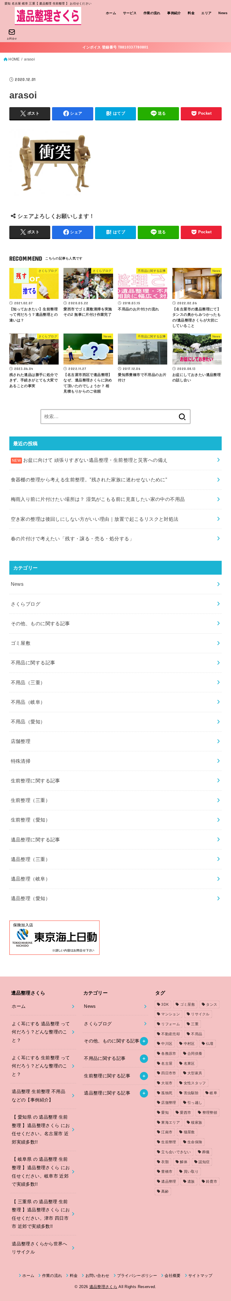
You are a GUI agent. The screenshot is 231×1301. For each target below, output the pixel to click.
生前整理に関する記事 (35, 780)
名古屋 (166, 1063)
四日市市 (168, 1073)
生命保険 (194, 1142)
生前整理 (168, 1142)
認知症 (204, 1162)
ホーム (111, 13)
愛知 (165, 1112)
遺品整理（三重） (30, 859)
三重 (195, 1024)
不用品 (196, 1034)
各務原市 (168, 1053)
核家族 (196, 1122)
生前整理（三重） (30, 800)
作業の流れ (152, 13)
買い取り (191, 1171)
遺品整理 (168, 1181)
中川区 (166, 1044)
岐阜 (213, 1093)
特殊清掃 (21, 761)
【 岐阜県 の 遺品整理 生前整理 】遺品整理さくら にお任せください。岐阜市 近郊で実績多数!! (41, 1172)
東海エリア (170, 1122)
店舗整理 (21, 741)
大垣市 (166, 1083)
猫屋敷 (189, 1132)
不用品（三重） (28, 682)
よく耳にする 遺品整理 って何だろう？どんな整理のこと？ (41, 1032)
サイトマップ (200, 1275)
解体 (183, 1162)
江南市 (166, 1132)
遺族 (191, 1181)
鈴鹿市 (211, 1181)
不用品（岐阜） (28, 702)
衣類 (165, 1162)
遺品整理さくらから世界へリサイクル (39, 1248)
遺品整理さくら (103, 1286)
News (223, 13)
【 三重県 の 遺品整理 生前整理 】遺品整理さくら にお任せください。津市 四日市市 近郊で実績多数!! (41, 1214)
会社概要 (172, 1275)
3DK (165, 1004)
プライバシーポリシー (137, 1275)
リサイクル (200, 1014)
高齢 (165, 1191)
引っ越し (194, 1103)
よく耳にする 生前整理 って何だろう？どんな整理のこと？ (41, 1066)
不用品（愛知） (28, 721)
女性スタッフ (195, 1083)
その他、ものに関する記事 (40, 623)
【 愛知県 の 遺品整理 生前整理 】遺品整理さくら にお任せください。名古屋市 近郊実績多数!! (41, 1129)
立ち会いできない (176, 1152)
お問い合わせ (97, 1275)
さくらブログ (25, 604)
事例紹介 (174, 13)
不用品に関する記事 (33, 662)
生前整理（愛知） (30, 819)
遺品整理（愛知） (30, 898)
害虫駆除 (191, 1093)
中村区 (189, 1044)
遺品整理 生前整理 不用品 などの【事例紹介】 (38, 1095)
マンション (170, 1014)
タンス (211, 1004)
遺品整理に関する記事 (35, 839)
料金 (191, 13)
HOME (14, 59)
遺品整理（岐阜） (30, 878)
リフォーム (170, 1024)
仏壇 (210, 1044)
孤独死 (166, 1093)
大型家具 (194, 1073)
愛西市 (185, 1112)
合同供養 (194, 1053)
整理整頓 (209, 1112)
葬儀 (206, 1152)
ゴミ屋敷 (21, 643)
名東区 (189, 1063)
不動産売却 (170, 1034)
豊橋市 (166, 1171)
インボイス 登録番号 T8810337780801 (115, 47)
